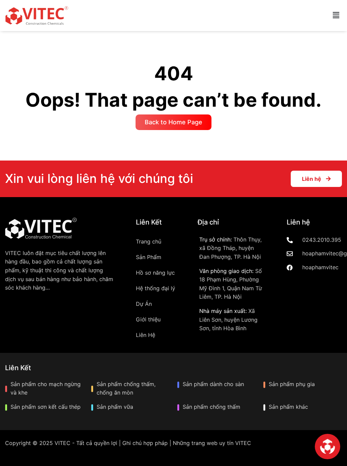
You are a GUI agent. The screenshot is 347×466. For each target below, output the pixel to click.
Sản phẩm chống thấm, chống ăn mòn (126, 388)
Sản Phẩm (148, 257)
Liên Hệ (145, 335)
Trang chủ (148, 241)
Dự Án (144, 303)
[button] (336, 15)
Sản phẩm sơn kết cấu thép (46, 406)
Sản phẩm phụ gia (292, 384)
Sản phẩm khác (288, 406)
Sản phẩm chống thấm (211, 406)
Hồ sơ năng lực (155, 272)
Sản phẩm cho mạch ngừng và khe (46, 388)
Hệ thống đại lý (155, 288)
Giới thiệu (148, 319)
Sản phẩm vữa (115, 406)
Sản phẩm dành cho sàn (213, 384)
